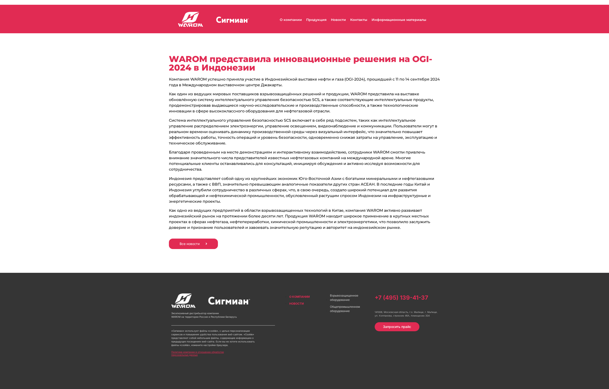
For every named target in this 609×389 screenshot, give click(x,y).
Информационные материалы (399, 20)
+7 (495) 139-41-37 (401, 297)
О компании (291, 20)
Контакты (358, 20)
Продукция (316, 20)
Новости (338, 20)
